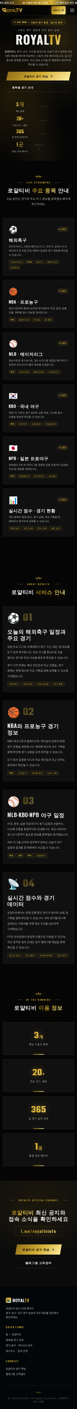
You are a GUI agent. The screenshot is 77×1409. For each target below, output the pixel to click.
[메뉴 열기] (72, 10)
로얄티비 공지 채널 (16, 1368)
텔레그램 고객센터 (15, 1374)
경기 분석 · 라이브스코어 (19, 1345)
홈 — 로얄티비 (13, 1334)
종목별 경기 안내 (14, 1340)
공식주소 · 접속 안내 (17, 1351)
